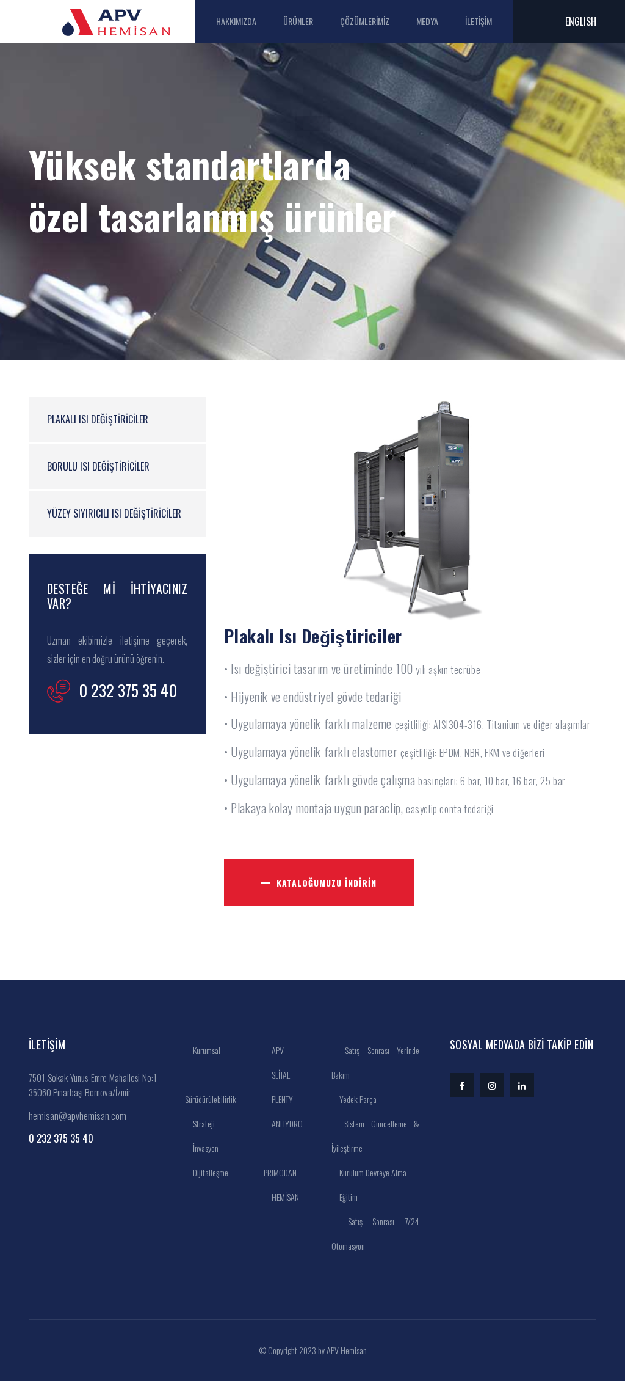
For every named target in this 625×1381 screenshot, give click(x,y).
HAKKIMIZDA (236, 21)
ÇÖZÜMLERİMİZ (364, 21)
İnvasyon (205, 1147)
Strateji (203, 1123)
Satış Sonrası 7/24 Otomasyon (375, 1233)
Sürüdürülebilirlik (210, 1099)
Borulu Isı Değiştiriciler (98, 466)
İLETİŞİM (478, 21)
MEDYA (427, 21)
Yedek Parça (357, 1099)
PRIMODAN (280, 1172)
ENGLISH (580, 21)
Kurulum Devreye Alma (372, 1172)
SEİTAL (280, 1074)
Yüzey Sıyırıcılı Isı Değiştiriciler (114, 513)
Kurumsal (205, 1050)
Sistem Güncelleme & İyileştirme (375, 1135)
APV (277, 1050)
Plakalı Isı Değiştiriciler (97, 419)
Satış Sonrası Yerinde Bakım (375, 1062)
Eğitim (348, 1196)
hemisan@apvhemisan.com (77, 1115)
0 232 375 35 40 (61, 1138)
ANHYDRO (286, 1123)
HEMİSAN (284, 1196)
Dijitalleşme (209, 1172)
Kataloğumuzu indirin (326, 882)
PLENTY (281, 1099)
